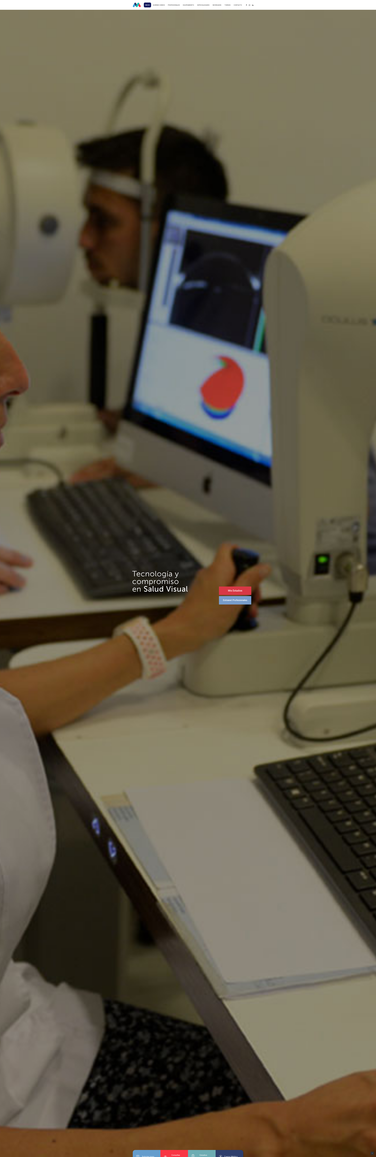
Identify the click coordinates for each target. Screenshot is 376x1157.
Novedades (217, 5)
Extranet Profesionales (235, 600)
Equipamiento (188, 5)
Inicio (147, 5)
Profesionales (174, 5)
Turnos (228, 5)
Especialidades (203, 5)
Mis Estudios (235, 590)
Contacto (238, 5)
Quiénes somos (159, 5)
